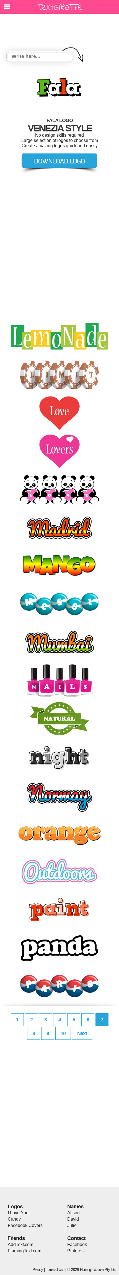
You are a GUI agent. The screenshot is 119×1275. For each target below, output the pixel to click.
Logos (15, 1206)
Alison (73, 1212)
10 (63, 1033)
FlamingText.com (24, 1250)
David (73, 1219)
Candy (14, 1219)
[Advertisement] (61, 29)
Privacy (38, 1270)
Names (75, 1206)
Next (82, 1033)
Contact (76, 1238)
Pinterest (76, 1250)
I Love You (18, 1212)
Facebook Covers (25, 1225)
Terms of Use (55, 1270)
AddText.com (20, 1244)
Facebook (77, 1244)
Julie (72, 1225)
